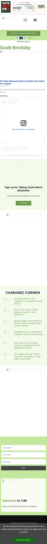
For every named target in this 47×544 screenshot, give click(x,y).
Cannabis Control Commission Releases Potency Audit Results (28, 333)
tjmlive (21, 155)
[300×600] (23, 215)
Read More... (4, 96)
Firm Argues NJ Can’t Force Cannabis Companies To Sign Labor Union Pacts (27, 356)
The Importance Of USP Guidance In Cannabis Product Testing (28, 301)
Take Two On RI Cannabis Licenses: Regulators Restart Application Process (27, 345)
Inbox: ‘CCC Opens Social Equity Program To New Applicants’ (26, 312)
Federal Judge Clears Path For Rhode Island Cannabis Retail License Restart (28, 323)
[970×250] (23, 12)
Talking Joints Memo (9, 155)
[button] (25, 20)
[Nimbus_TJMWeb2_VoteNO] (23, 370)
